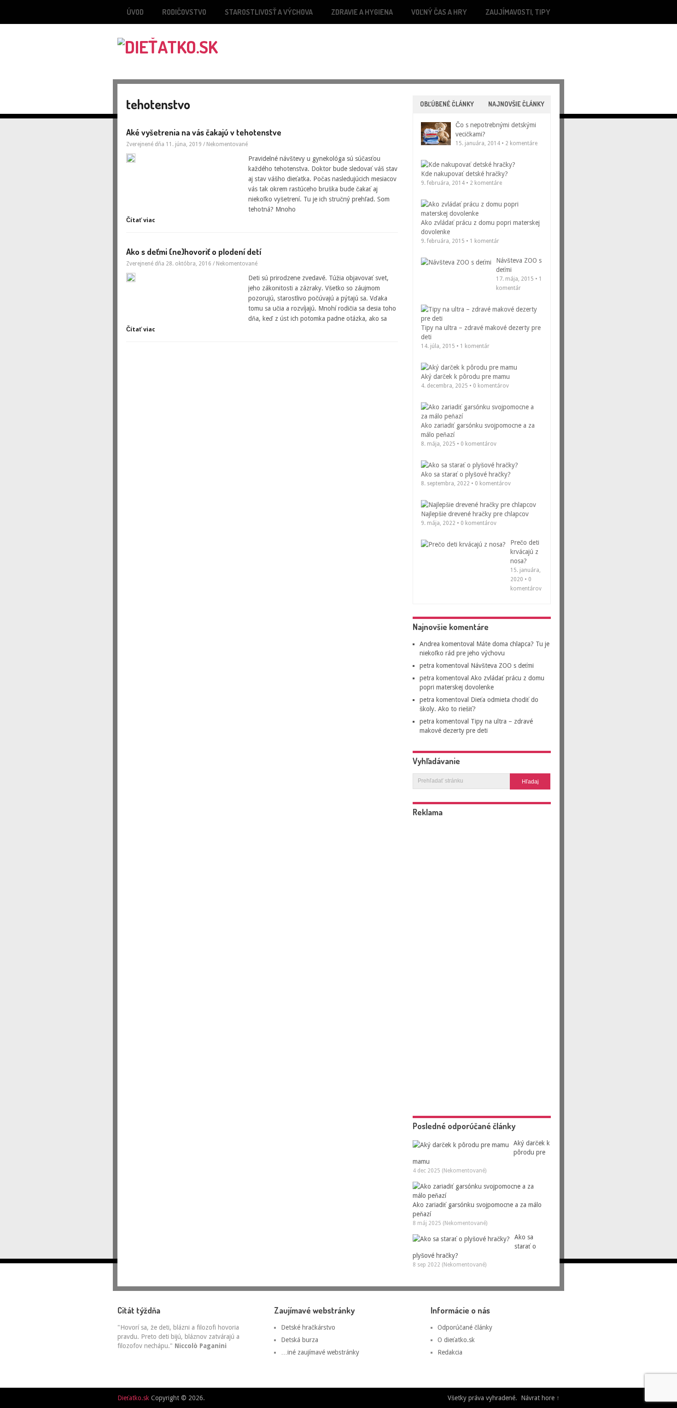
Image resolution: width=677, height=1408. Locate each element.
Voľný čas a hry (439, 12)
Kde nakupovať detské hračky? (464, 173)
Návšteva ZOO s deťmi (502, 665)
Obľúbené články (447, 104)
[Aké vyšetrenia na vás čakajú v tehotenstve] (183, 158)
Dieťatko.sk (133, 1398)
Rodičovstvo (184, 12)
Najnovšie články (516, 104)
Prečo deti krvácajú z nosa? (524, 552)
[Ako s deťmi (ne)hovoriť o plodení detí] (183, 277)
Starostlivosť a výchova (269, 12)
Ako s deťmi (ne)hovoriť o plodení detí (193, 252)
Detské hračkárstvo (308, 1327)
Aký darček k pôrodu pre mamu (465, 376)
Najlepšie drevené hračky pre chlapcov (475, 514)
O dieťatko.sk (456, 1339)
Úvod (135, 12)
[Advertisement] (452, 45)
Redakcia (450, 1352)
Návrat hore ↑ (540, 1398)
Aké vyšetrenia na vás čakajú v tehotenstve (203, 132)
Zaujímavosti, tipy (517, 12)
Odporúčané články (465, 1327)
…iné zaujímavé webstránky (320, 1352)
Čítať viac (140, 220)
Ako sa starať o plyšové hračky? (466, 474)
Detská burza (299, 1339)
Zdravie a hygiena (362, 12)
